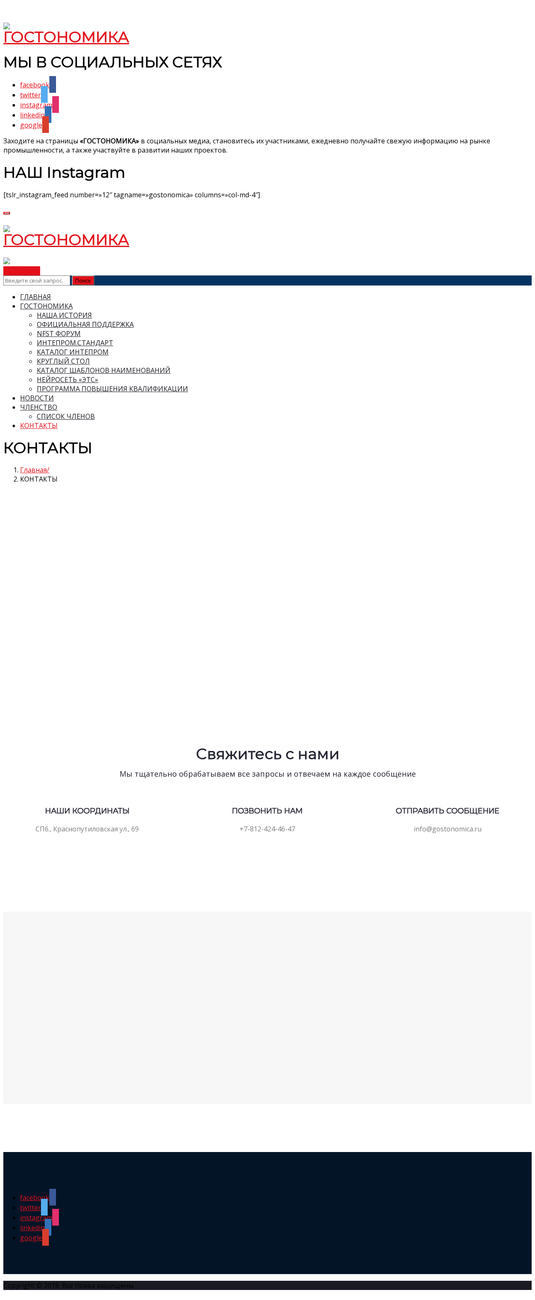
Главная (33, 469)
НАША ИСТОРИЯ (64, 315)
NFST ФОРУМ (59, 333)
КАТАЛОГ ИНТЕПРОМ (73, 352)
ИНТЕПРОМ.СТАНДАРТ (75, 342)
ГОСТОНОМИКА (46, 306)
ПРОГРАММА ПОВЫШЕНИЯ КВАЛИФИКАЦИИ (112, 388)
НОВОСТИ (37, 398)
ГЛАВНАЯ (35, 296)
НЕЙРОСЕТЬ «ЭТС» (67, 379)
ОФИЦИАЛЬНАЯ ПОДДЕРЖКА (85, 324)
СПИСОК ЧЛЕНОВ (66, 416)
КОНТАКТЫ (39, 425)
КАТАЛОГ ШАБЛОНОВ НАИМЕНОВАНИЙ (104, 370)
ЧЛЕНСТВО (38, 407)
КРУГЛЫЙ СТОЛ (63, 361)
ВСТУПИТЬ (21, 270)
